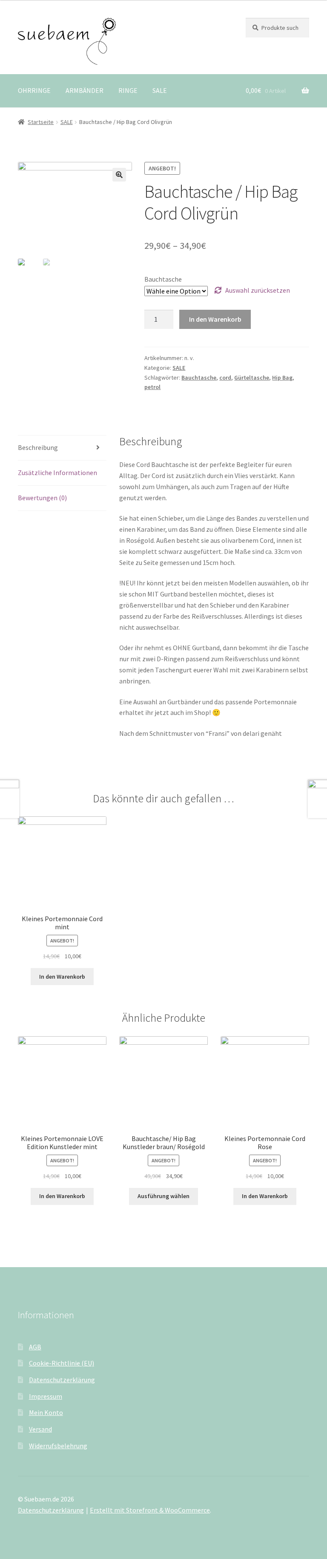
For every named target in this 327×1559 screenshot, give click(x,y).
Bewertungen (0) (42, 497)
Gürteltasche (251, 377)
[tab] (62, 448)
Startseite (41, 122)
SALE (159, 90)
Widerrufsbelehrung (58, 1445)
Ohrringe (34, 90)
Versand (40, 1429)
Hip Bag (282, 377)
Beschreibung (38, 447)
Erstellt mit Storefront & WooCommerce (150, 1510)
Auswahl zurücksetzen (257, 290)
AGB (35, 1347)
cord (225, 377)
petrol (152, 387)
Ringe (128, 90)
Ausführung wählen (163, 1196)
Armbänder (84, 90)
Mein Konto (46, 1412)
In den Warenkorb (215, 319)
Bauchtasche (163, 279)
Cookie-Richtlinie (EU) (61, 1363)
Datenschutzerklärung (62, 1379)
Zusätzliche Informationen (57, 472)
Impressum (45, 1396)
